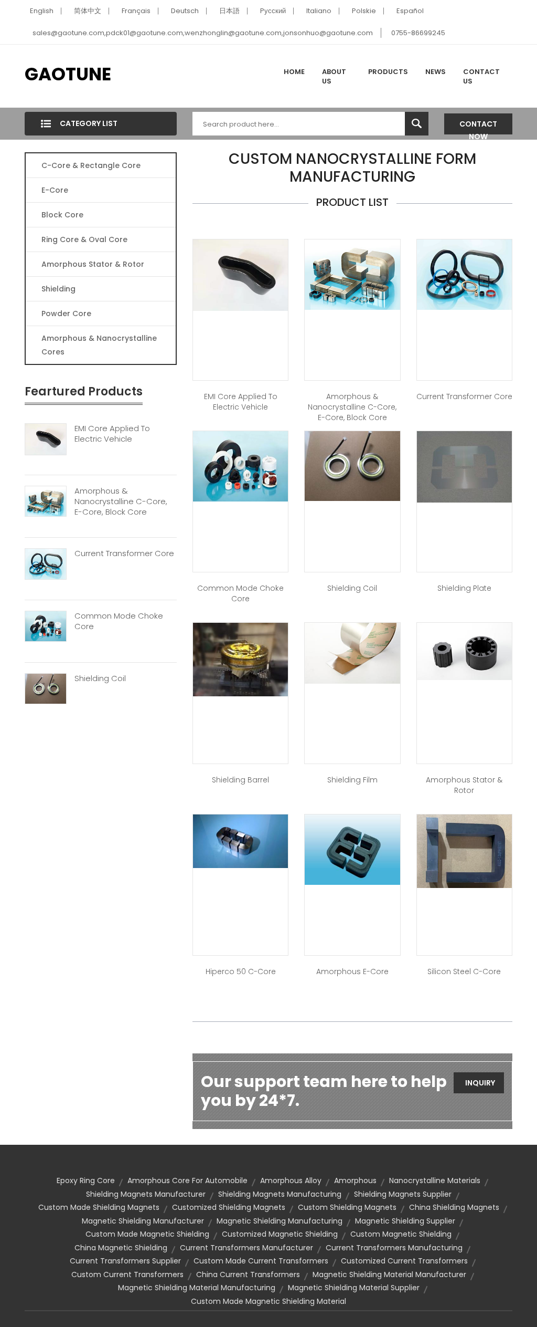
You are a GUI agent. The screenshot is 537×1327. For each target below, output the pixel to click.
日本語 (229, 11)
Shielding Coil (100, 678)
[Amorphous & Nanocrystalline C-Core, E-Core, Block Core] (45, 501)
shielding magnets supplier (403, 1194)
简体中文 (87, 11)
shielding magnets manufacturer (146, 1194)
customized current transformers (404, 1261)
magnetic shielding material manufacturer (389, 1274)
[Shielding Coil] (45, 688)
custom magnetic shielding (401, 1234)
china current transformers (248, 1274)
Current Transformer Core (124, 553)
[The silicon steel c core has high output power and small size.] (464, 850)
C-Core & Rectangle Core (91, 165)
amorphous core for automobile (187, 1180)
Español (410, 11)
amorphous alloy (290, 1180)
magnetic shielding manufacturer (143, 1221)
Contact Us (481, 76)
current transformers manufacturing (394, 1247)
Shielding (58, 289)
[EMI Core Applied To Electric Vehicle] (45, 438)
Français (136, 11)
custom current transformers (127, 1274)
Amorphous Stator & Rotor (92, 264)
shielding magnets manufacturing (279, 1194)
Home (294, 72)
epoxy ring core (86, 1180)
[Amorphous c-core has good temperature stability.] (352, 274)
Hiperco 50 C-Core (241, 971)
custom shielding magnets (347, 1207)
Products (388, 72)
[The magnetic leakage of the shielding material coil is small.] (352, 465)
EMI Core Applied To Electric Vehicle (112, 433)
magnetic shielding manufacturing (279, 1221)
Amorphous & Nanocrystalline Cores (99, 345)
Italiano (318, 11)
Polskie (364, 11)
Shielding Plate (464, 588)
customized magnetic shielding (280, 1234)
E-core (54, 190)
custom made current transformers (261, 1261)
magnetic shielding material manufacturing (196, 1287)
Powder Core (66, 313)
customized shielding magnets (228, 1207)
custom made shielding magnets (98, 1207)
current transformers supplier (125, 1261)
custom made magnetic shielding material (268, 1301)
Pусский (273, 11)
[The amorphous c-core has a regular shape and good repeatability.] (240, 840)
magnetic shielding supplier (405, 1221)
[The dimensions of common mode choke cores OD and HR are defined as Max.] (240, 466)
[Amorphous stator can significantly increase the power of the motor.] (464, 650)
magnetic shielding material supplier (354, 1287)
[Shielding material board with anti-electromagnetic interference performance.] (464, 466)
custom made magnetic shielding (147, 1234)
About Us (334, 76)
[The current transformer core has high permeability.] (464, 274)
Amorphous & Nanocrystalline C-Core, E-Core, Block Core (120, 501)
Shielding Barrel (240, 780)
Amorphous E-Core (352, 971)
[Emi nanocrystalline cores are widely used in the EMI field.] (240, 274)
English (41, 11)
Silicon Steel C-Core (464, 971)
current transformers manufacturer (246, 1247)
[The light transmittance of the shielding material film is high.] (352, 652)
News (435, 72)
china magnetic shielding (120, 1247)
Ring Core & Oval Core (84, 239)
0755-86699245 (418, 33)
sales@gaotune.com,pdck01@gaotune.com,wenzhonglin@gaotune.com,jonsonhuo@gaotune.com (203, 33)
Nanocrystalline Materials (434, 1180)
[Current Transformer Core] (45, 563)
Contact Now (478, 126)
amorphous (355, 1180)
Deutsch (185, 11)
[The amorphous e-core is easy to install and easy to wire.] (352, 849)
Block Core (63, 215)
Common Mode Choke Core (118, 621)
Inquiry (480, 1083)
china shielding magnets (454, 1207)
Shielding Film (352, 780)
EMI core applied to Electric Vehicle (240, 401)
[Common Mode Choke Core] (45, 626)
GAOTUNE (68, 74)
